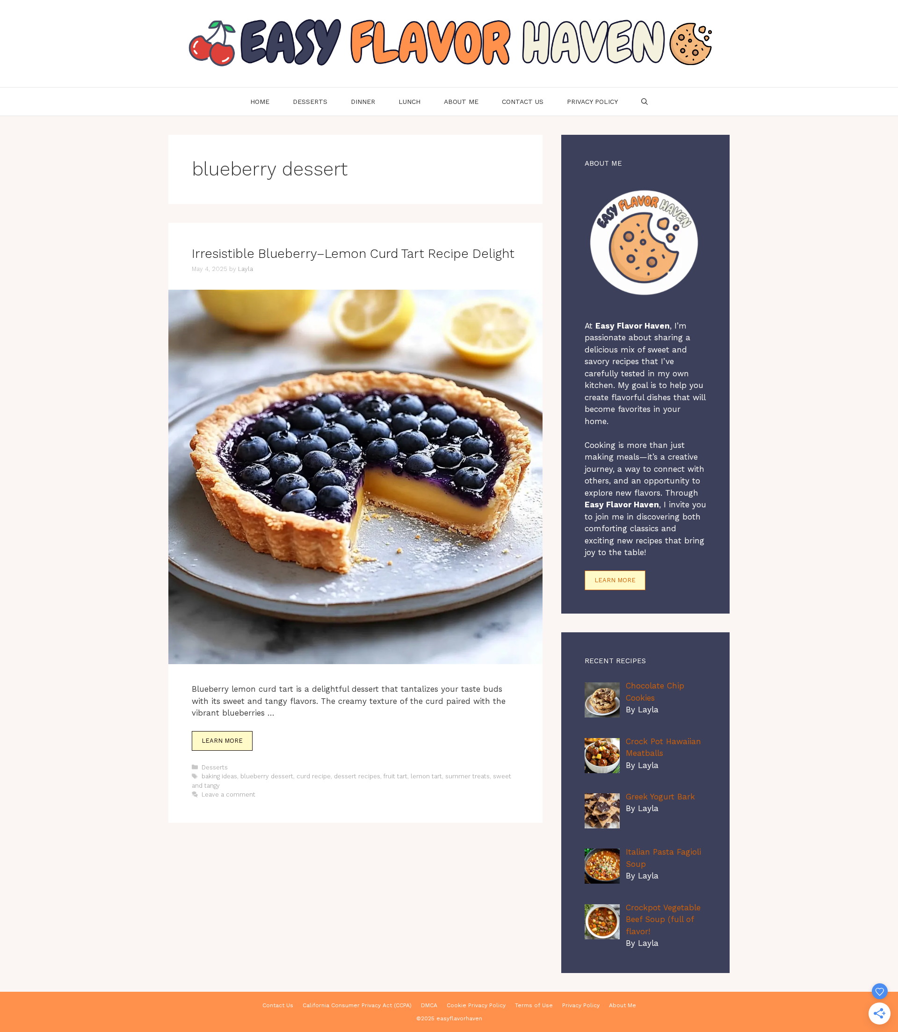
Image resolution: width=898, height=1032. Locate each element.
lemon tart (426, 776)
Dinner (363, 101)
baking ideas (219, 776)
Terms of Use (534, 1005)
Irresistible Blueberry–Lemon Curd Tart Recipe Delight (353, 253)
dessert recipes (357, 776)
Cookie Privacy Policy (476, 1005)
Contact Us (522, 101)
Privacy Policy (592, 101)
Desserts (310, 101)
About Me (461, 101)
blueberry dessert (266, 776)
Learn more (615, 580)
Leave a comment (228, 794)
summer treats (467, 776)
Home (259, 101)
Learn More (222, 740)
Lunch (409, 101)
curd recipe (314, 776)
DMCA (429, 1005)
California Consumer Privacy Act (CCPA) (357, 1005)
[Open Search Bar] (644, 102)
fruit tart (395, 776)
